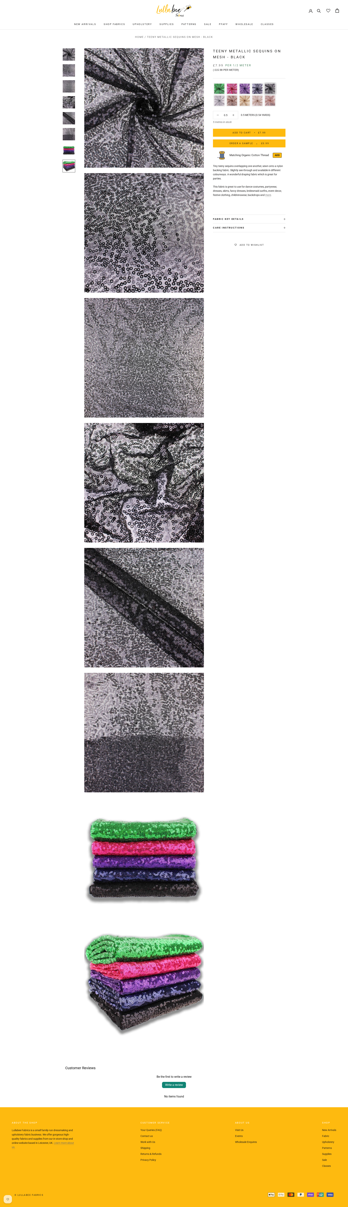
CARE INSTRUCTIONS (228, 227)
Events (239, 1136)
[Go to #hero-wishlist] (328, 10)
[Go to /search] (319, 10)
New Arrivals (329, 1130)
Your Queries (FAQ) (151, 1130)
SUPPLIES (167, 24)
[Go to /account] (310, 10)
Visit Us (239, 1130)
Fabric (325, 1136)
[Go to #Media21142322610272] (69, 86)
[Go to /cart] (337, 11)
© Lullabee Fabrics (28, 1195)
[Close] (339, 1152)
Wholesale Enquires (246, 1142)
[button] (219, 88)
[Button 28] (233, 115)
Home (139, 36)
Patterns (327, 1148)
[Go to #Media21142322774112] (69, 166)
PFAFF (223, 24)
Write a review (174, 1085)
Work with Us (147, 1142)
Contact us (146, 1136)
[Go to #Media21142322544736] (69, 54)
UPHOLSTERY (142, 24)
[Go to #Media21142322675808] (69, 118)
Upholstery (328, 1142)
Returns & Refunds (150, 1153)
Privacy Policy (148, 1159)
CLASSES (267, 24)
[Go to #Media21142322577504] (69, 70)
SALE (207, 24)
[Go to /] (174, 10)
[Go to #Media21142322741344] (69, 150)
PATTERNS (188, 24)
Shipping (145, 1148)
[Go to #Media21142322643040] (69, 102)
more (268, 195)
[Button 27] (217, 115)
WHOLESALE (244, 24)
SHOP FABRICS (114, 24)
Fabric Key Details (228, 219)
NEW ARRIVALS (85, 24)
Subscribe (308, 1193)
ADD (277, 155)
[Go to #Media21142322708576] (69, 134)
